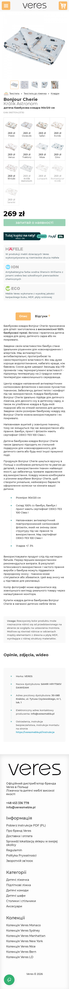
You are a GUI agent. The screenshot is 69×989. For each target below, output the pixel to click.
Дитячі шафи (15, 895)
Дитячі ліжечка (17, 879)
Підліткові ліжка (18, 885)
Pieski (11, 135)
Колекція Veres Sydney (23, 930)
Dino (57, 157)
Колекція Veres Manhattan (25, 936)
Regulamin (14, 850)
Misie (42, 157)
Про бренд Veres (18, 830)
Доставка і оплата (19, 836)
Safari (42, 135)
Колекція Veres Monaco (23, 925)
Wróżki (11, 178)
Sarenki (11, 202)
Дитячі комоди (17, 890)
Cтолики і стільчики (21, 901)
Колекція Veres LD (19, 957)
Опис (23, 316)
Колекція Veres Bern (21, 951)
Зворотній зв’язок (19, 860)
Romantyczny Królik (58, 179)
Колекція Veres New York (24, 941)
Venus (11, 157)
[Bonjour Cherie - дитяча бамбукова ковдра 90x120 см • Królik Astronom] (34, 46)
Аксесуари (14, 906)
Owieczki (26, 135)
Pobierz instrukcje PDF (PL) (26, 825)
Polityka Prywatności (21, 855)
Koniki (57, 135)
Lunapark (42, 178)
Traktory (26, 157)
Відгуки (42, 316)
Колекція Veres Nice (21, 946)
